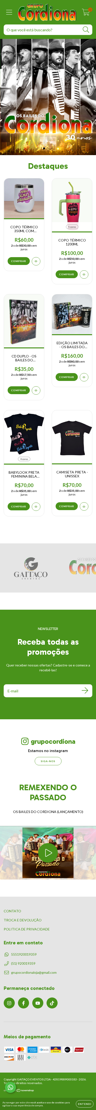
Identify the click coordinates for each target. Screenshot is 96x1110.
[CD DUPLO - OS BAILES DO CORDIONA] (36, 390)
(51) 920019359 (23, 963)
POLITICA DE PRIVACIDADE (27, 929)
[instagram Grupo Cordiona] (9, 1002)
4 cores (24, 459)
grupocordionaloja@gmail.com (34, 972)
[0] (86, 13)
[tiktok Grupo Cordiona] (52, 1002)
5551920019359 (24, 954)
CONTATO (12, 911)
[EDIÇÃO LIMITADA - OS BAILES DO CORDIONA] (84, 377)
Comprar (66, 274)
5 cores (72, 226)
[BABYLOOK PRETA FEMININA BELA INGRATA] (36, 507)
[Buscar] (86, 29)
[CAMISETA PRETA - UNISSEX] (84, 506)
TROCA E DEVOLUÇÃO (23, 920)
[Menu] (9, 12)
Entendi (84, 1103)
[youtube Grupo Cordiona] (37, 1002)
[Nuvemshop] (19, 1091)
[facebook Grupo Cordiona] (23, 1002)
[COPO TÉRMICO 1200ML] (84, 274)
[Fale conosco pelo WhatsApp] (10, 1087)
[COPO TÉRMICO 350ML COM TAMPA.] (36, 261)
